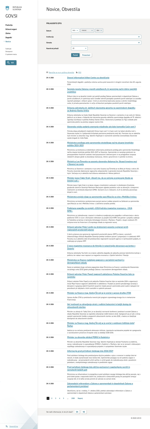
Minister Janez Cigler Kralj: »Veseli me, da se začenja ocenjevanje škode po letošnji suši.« (100, 179)
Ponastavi (86, 55)
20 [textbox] (73, 48)
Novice (8, 41)
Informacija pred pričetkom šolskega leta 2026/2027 (90, 351)
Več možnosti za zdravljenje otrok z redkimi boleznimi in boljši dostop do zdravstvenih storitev (99, 305)
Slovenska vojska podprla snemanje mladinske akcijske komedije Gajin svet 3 (101, 126)
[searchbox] (72, 37)
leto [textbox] (74, 30)
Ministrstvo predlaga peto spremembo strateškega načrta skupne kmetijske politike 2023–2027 (100, 144)
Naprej (80, 398)
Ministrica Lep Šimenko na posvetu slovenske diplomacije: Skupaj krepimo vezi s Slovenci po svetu (102, 163)
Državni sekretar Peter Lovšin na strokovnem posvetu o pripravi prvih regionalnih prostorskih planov (97, 228)
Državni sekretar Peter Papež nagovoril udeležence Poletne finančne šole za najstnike (100, 275)
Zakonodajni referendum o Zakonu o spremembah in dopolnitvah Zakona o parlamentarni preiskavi (100, 385)
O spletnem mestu (11, 54)
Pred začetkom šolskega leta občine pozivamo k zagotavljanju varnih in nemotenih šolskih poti (98, 368)
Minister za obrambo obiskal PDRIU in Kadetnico (88, 337)
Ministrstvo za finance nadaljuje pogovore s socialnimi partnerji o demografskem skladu (95, 261)
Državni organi (11, 29)
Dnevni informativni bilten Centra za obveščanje (88, 77)
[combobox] (75, 30)
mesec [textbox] (84, 30)
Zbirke (8, 33)
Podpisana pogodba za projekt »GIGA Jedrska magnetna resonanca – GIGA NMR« (99, 209)
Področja (9, 25)
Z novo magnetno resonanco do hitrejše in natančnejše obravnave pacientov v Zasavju (101, 247)
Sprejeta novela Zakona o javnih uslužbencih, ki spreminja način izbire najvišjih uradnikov (102, 90)
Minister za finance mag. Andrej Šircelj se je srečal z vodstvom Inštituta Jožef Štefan (100, 324)
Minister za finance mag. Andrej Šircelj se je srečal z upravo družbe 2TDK (99, 293)
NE (84, 412)
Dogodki (8, 37)
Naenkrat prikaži (52, 48)
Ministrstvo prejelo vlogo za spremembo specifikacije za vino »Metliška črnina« (102, 196)
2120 (73, 398)
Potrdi (75, 55)
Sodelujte (8, 49)
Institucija (50, 37)
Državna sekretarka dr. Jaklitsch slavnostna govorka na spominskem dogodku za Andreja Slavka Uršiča (101, 109)
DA (77, 412)
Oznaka (49, 42)
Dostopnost (8, 51)
